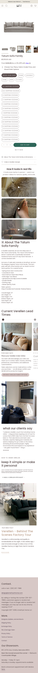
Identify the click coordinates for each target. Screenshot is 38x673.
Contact (4, 641)
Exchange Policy (6, 626)
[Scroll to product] (3, 320)
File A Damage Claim (8, 630)
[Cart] (35, 6)
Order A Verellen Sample (12, 162)
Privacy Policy (5, 633)
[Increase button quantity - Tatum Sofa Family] (10, 145)
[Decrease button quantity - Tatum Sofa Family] (3, 145)
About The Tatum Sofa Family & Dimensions (18, 157)
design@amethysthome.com (12, 593)
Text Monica (26, 1)
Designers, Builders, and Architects (12, 619)
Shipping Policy (6, 623)
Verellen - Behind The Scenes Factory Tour (17, 533)
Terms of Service (6, 637)
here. (3, 669)
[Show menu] (2, 6)
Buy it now (19, 150)
